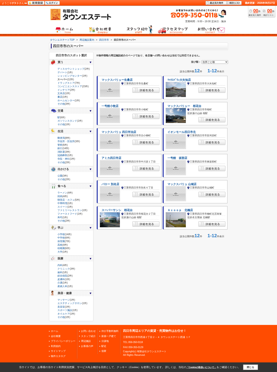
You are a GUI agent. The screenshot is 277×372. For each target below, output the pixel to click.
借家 (103, 351)
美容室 (61, 306)
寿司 (59, 217)
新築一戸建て (108, 336)
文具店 (61, 93)
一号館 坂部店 (177, 157)
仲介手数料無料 (110, 331)
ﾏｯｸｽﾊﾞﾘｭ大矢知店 (179, 79)
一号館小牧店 (110, 105)
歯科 (59, 272)
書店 (59, 96)
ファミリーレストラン (69, 210)
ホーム (54, 331)
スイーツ (62, 206)
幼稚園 (61, 248)
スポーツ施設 (64, 310)
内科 (59, 265)
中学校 (61, 237)
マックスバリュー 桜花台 (184, 105)
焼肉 (59, 196)
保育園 (61, 241)
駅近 (103, 346)
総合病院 (62, 275)
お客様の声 (87, 346)
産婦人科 (62, 286)
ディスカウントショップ (70, 68)
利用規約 (56, 346)
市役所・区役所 (66, 141)
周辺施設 (86, 341)
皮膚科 (61, 279)
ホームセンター (66, 100)
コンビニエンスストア (69, 86)
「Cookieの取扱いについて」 (201, 367)
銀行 (59, 148)
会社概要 (56, 336)
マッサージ (63, 299)
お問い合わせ (88, 331)
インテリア (63, 89)
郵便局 (61, 137)
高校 (59, 244)
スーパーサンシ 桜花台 (117, 210)
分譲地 (105, 341)
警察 (59, 144)
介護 (59, 282)
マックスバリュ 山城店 (182, 184)
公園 (59, 175)
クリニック (63, 268)
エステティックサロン (69, 303)
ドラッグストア (66, 83)
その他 (61, 103)
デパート (62, 72)
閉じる (250, 367)
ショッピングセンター (69, 75)
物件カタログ (58, 356)
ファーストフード (67, 213)
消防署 (61, 151)
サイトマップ (58, 351)
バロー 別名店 (110, 184)
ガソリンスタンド (67, 120)
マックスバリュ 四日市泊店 (119, 131)
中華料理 (62, 203)
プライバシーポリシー (63, 341)
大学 (59, 251)
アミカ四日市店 (111, 157)
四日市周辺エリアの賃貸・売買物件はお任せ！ (154, 330)
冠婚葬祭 (62, 155)
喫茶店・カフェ (66, 199)
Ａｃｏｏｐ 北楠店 (180, 210)
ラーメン (62, 192)
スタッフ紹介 (88, 336)
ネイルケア (63, 313)
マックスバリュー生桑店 (117, 79)
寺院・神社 (63, 158)
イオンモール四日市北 (182, 131)
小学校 (61, 234)
